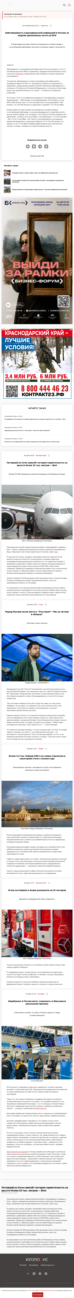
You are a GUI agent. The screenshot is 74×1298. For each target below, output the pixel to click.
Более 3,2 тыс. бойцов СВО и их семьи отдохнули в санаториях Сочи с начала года (32, 441)
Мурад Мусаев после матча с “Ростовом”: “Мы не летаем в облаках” (27, 430)
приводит (20, 74)
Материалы (34, 1265)
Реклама (23, 1265)
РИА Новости (41, 1108)
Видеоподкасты (48, 1265)
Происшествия (41, 455)
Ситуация (40, 994)
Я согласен (37, 1295)
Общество (44, 25)
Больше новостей (37, 156)
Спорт (41, 604)
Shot (56, 552)
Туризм (40, 748)
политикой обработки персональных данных (41, 1290)
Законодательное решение (17, 1152)
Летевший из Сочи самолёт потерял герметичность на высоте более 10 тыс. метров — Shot (35, 419)
